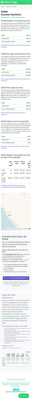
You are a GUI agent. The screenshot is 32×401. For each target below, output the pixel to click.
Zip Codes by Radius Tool (19, 383)
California (8, 6)
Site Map (5, 384)
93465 (27, 25)
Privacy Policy (16, 386)
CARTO (13, 228)
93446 (28, 27)
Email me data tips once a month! (16, 379)
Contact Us (8, 383)
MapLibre (9, 228)
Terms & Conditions (14, 384)
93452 (8, 29)
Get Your (16, 278)
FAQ (3, 383)
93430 (19, 27)
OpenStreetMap (20, 228)
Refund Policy (24, 384)
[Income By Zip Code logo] (9, 2)
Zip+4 (28, 383)
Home (2, 6)
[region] (16, 211)
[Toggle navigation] (29, 2)
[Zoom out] (3, 197)
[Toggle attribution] (29, 229)
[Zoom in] (3, 195)
